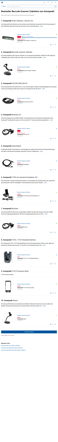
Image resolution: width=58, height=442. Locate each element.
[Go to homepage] (2, 2)
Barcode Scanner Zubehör (23, 34)
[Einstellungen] (44, 2)
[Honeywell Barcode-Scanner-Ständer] (29, 69)
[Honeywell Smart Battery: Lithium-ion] (29, 38)
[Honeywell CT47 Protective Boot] (29, 286)
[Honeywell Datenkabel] (29, 163)
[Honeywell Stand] (29, 318)
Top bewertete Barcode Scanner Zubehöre (11, 348)
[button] (35, 15)
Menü (4, 6)
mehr (41, 26)
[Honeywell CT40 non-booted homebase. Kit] (29, 194)
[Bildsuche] (55, 6)
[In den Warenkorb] (55, 44)
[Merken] (53, 44)
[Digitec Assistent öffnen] (52, 2)
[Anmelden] (48, 2)
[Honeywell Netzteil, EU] (29, 132)
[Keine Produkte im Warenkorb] (55, 2)
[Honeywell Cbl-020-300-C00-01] (29, 100)
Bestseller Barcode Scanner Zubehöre (10, 345)
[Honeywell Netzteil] (29, 226)
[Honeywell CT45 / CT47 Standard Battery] (29, 257)
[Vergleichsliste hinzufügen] (51, 44)
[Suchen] (8, 6)
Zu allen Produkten (29, 332)
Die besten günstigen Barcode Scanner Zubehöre (13, 350)
